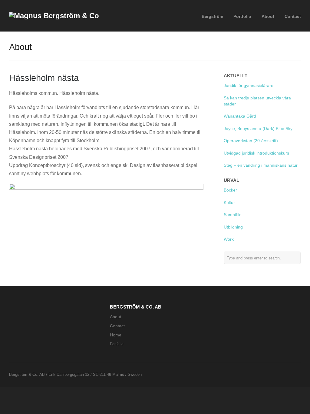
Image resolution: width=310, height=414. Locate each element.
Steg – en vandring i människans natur (261, 165)
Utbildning (233, 227)
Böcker (230, 190)
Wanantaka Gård (240, 116)
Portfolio (242, 16)
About (268, 16)
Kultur (229, 202)
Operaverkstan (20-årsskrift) (251, 141)
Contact (293, 16)
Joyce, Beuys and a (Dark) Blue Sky (259, 128)
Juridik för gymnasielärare (248, 85)
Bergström (212, 16)
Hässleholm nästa (44, 78)
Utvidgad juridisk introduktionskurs (256, 153)
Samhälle (233, 214)
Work (229, 239)
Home (115, 335)
